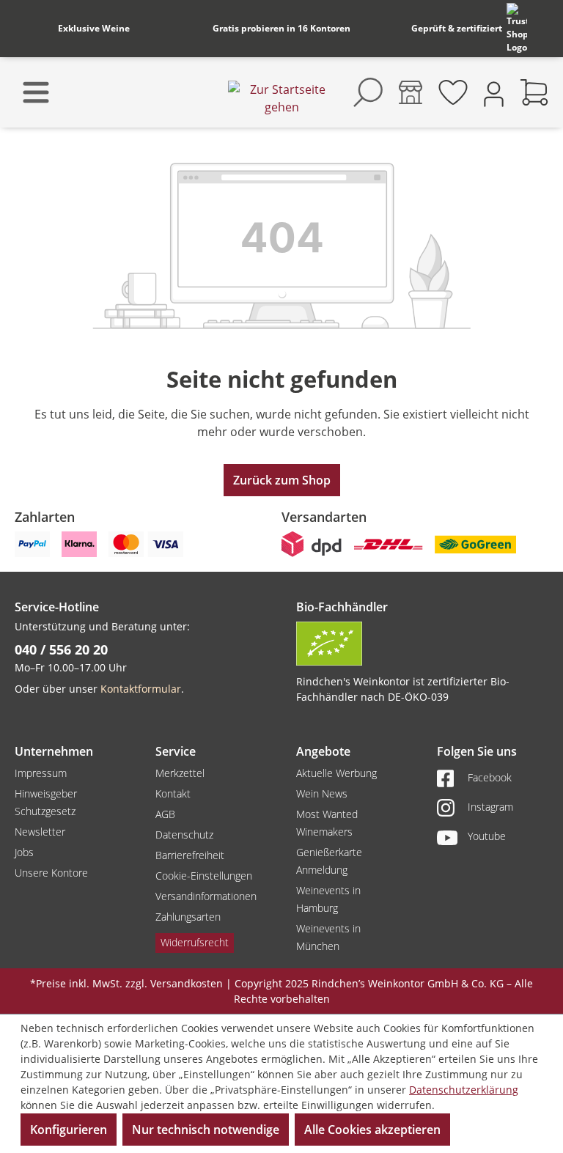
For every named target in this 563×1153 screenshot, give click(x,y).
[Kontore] (410, 92)
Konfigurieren (68, 1129)
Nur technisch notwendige (205, 1129)
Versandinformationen (206, 896)
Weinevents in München (328, 937)
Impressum (41, 773)
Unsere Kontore (51, 873)
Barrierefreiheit (189, 855)
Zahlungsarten (188, 917)
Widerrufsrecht (195, 942)
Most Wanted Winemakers (327, 823)
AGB (165, 814)
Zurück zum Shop (282, 480)
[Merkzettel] (453, 92)
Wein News (321, 793)
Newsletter (40, 832)
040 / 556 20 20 (61, 649)
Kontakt (173, 793)
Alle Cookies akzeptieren (372, 1129)
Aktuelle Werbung (336, 773)
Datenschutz (184, 834)
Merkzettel (180, 773)
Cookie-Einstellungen (203, 876)
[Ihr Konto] (493, 92)
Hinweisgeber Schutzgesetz (46, 802)
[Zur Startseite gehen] (281, 98)
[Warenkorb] (534, 92)
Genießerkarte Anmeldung (329, 861)
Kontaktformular (140, 689)
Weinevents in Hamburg (328, 899)
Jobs (24, 852)
